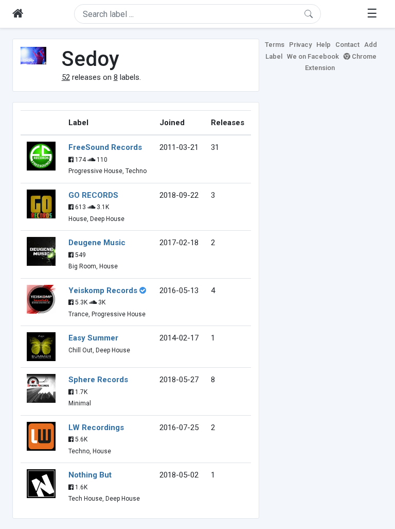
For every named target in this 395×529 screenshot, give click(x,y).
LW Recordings (96, 427)
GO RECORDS (93, 195)
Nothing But (90, 475)
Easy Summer (93, 338)
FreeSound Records (105, 147)
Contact (347, 44)
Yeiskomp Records (102, 290)
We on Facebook (313, 56)
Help (323, 44)
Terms (274, 44)
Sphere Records (98, 379)
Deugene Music (96, 242)
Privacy (300, 44)
